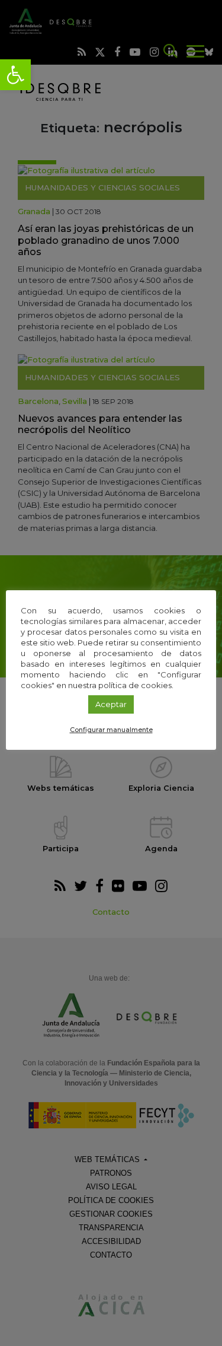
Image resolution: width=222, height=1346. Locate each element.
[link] (15, 74)
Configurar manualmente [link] (111, 729)
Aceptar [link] (111, 704)
